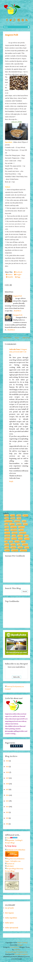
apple (24, 521)
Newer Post (7, 338)
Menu (6, 27)
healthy (27, 538)
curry (14, 536)
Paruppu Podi (17, 315)
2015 (7, 801)
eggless (7, 538)
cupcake (8, 536)
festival (14, 538)
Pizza (19, 518)
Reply (11, 481)
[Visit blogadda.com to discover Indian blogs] (13, 838)
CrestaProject (14, 947)
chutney (8, 533)
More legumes (9, 913)
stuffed (20, 547)
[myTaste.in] (9, 864)
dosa (27, 536)
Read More (17, 311)
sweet (27, 547)
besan (25, 524)
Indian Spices (9, 923)
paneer (17, 541)
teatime (7, 550)
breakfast (14, 527)
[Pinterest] (22, 20)
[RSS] (26, 20)
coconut (15, 533)
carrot (7, 530)
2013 (7, 812)
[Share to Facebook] (11, 285)
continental (23, 533)
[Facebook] (6, 20)
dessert (20, 536)
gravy (21, 538)
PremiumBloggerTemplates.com (16, 952)
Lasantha (17, 950)
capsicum (22, 527)
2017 (7, 789)
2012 (7, 818)
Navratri (26, 515)
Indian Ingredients (11, 918)
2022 (7, 761)
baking (12, 524)
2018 (7, 784)
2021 (7, 767)
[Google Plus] (14, 20)
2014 (7, 807)
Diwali (12, 515)
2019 (7, 778)
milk (11, 541)
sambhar (25, 544)
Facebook (18, 272)
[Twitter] (10, 20)
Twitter (9, 274)
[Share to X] (9, 285)
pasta (23, 541)
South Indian (9, 521)
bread (7, 527)
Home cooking (22, 942)
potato (13, 544)
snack (7, 547)
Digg (18, 277)
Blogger (20, 945)
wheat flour (24, 550)
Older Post (26, 338)
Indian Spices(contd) (11, 928)
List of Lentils (9, 908)
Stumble (10, 277)
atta (7, 524)
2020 (7, 772)
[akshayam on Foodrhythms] (15, 850)
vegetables (15, 550)
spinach (14, 547)
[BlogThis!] (7, 285)
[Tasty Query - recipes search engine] (10, 847)
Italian (19, 515)
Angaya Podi (11, 35)
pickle (7, 544)
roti (19, 544)
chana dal (14, 530)
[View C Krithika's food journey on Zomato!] (16, 689)
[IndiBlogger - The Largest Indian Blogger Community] (12, 856)
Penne (13, 518)
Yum (8, 838)
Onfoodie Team (14, 349)
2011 (7, 824)
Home (17, 338)
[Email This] (6, 285)
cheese (21, 530)
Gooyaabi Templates (21, 954)
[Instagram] (18, 20)
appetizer (17, 521)
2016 (7, 795)
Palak (7, 518)
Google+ (18, 274)
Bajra (7, 515)
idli (6, 541)
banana (19, 524)
